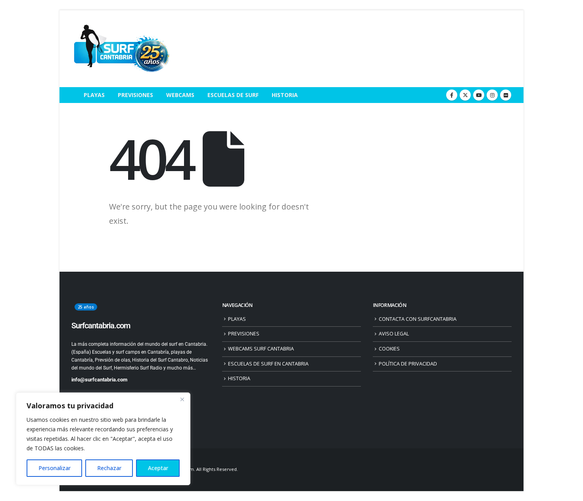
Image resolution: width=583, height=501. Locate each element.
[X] (465, 95)
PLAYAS (94, 95)
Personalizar (54, 468)
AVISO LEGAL (394, 333)
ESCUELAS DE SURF (233, 95)
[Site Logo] (121, 48)
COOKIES (389, 348)
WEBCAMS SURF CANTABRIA (261, 348)
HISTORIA (285, 95)
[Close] (182, 399)
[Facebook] (451, 95)
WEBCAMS (180, 95)
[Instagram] (492, 95)
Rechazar (109, 468)
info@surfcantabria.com (99, 380)
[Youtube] (478, 95)
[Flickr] (505, 95)
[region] (103, 438)
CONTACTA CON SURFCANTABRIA (417, 319)
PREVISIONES (135, 95)
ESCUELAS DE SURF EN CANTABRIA (268, 363)
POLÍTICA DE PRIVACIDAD (408, 363)
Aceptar (158, 468)
